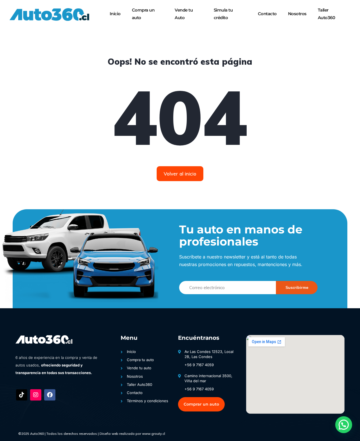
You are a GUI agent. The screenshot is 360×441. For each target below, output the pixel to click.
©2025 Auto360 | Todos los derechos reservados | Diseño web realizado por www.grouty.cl (91, 433)
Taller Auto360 (326, 13)
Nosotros (297, 13)
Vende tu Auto (184, 13)
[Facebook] (49, 394)
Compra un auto (143, 13)
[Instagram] (35, 394)
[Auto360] (48, 14)
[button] (343, 424)
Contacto (267, 13)
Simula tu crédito (223, 13)
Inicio (115, 13)
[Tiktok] (21, 394)
